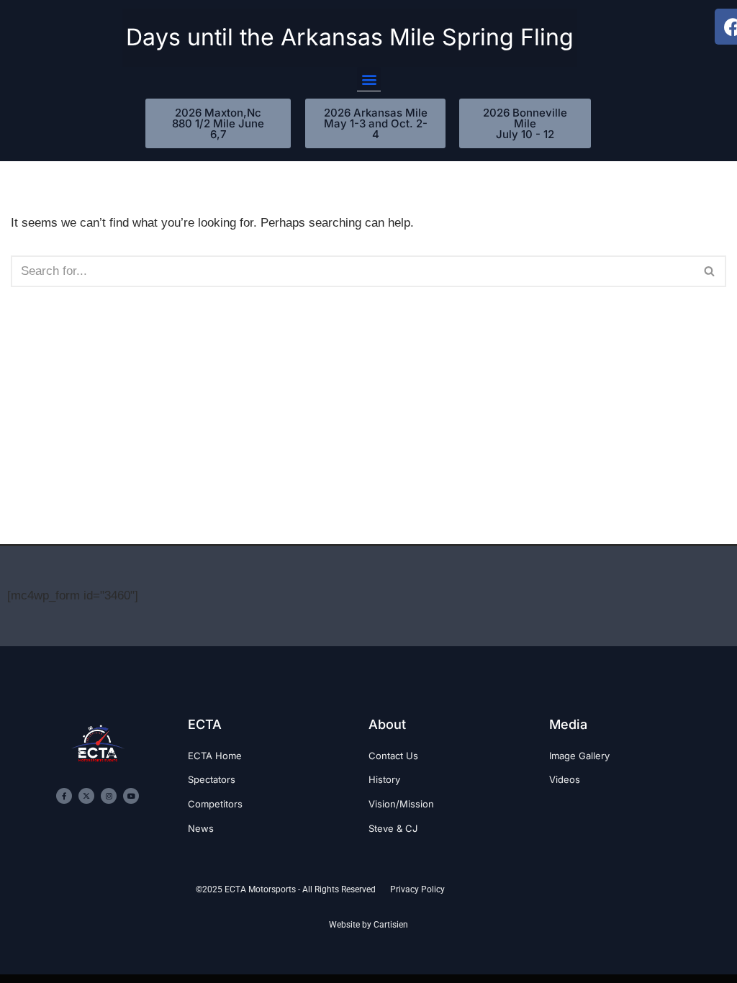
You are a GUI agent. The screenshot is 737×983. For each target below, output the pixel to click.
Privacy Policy (417, 889)
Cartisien (391, 925)
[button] (369, 79)
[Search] (710, 271)
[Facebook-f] (64, 796)
